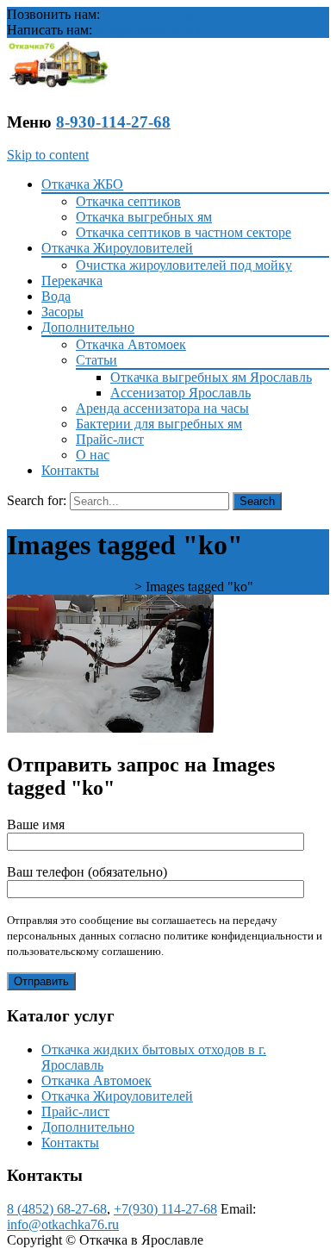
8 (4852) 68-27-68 (57, 1209)
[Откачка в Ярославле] (58, 88)
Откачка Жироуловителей (117, 247)
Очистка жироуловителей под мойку (184, 265)
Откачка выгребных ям (144, 216)
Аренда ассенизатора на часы (162, 408)
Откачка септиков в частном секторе (183, 232)
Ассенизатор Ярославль (180, 392)
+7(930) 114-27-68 (165, 1209)
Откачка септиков (128, 201)
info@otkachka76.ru (152, 29)
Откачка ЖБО (82, 184)
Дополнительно (87, 327)
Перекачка (72, 280)
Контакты (70, 470)
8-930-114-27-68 (149, 14)
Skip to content (48, 154)
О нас (92, 454)
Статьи (96, 360)
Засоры (62, 311)
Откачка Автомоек (131, 344)
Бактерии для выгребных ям (159, 423)
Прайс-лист (110, 439)
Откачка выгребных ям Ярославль (211, 377)
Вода (56, 296)
